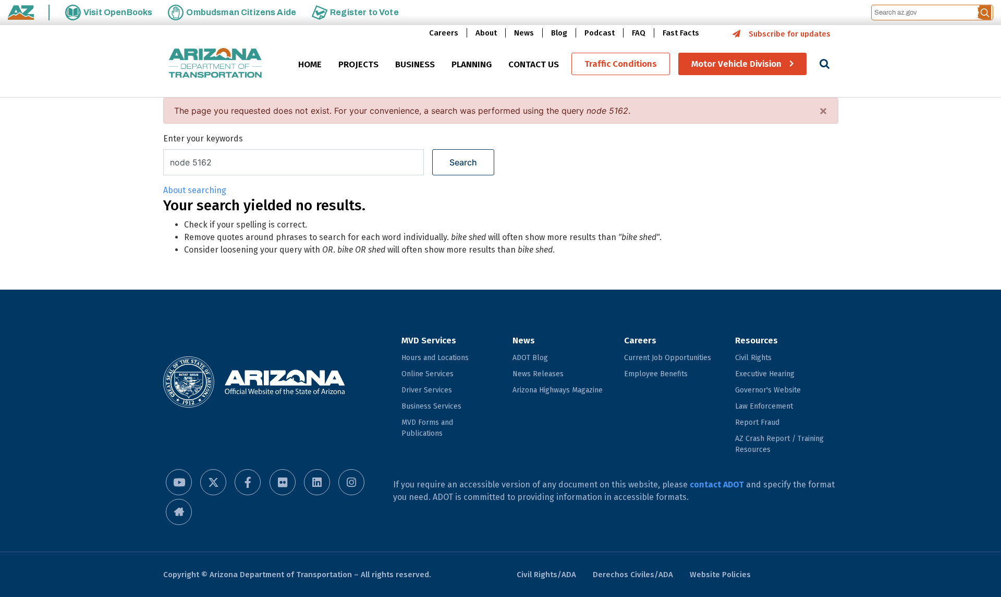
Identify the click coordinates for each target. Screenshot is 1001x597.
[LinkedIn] (317, 482)
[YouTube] (179, 482)
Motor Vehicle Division (736, 63)
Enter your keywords (203, 139)
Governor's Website (768, 390)
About (486, 33)
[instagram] (351, 482)
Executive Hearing (765, 373)
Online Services (427, 373)
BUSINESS (415, 64)
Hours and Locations (435, 357)
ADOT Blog (530, 357)
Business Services (431, 406)
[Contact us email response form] (179, 512)
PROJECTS (358, 64)
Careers (443, 33)
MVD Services (428, 340)
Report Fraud (757, 422)
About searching (194, 190)
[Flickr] (283, 482)
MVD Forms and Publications (427, 428)
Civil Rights (753, 357)
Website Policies (720, 574)
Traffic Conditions (620, 63)
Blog (559, 33)
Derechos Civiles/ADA (633, 574)
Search (463, 162)
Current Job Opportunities (667, 357)
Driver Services (426, 390)
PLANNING (471, 64)
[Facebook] (248, 482)
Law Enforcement (764, 406)
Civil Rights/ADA (546, 574)
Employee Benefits (656, 373)
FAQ (638, 33)
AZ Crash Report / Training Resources (779, 444)
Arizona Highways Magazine (557, 390)
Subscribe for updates (790, 34)
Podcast (599, 33)
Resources (756, 340)
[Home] (215, 64)
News (524, 33)
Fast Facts (681, 33)
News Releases (538, 373)
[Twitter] (213, 482)
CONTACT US (533, 64)
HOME (310, 64)
